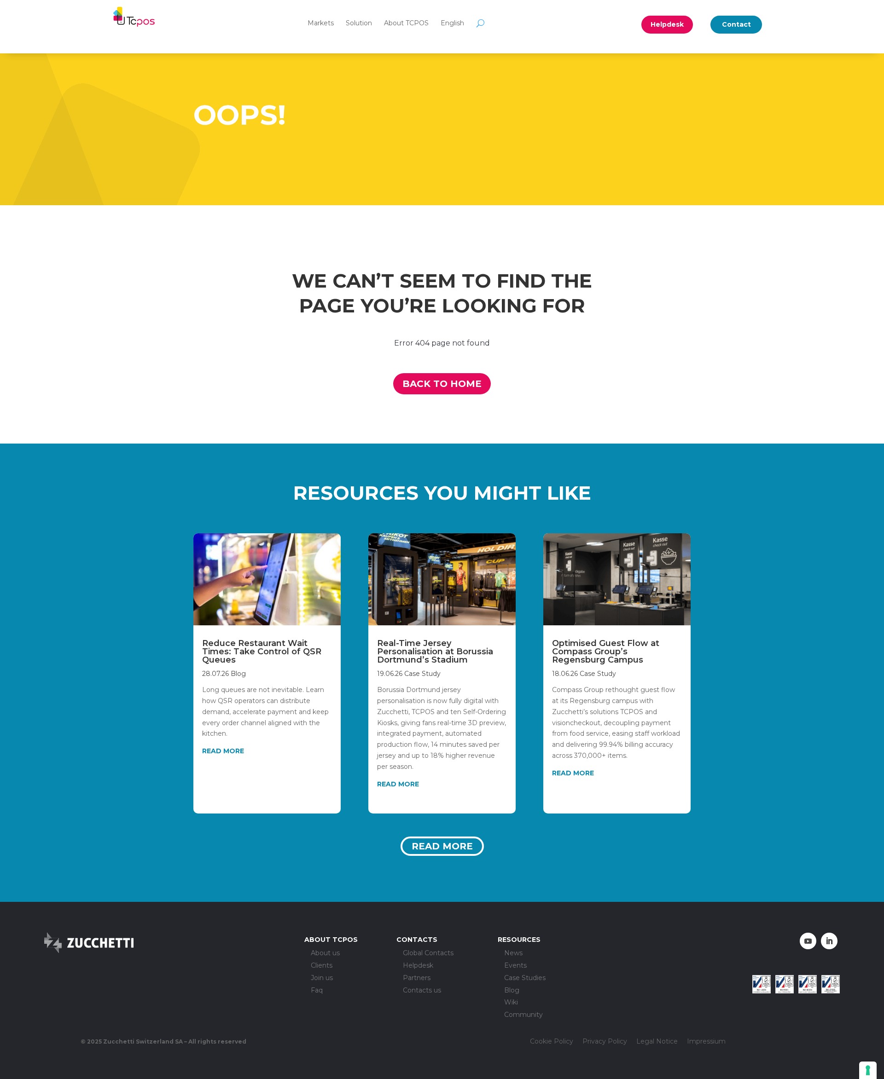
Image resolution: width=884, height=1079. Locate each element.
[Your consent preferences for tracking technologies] (868, 1070)
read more (223, 751)
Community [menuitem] (523, 1015)
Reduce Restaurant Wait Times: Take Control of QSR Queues (261, 651)
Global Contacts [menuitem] (428, 953)
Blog (238, 673)
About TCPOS (406, 23)
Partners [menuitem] (416, 978)
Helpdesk (667, 24)
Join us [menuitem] (322, 978)
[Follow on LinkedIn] (829, 941)
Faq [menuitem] (317, 990)
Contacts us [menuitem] (422, 990)
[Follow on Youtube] (808, 941)
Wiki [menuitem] (511, 1002)
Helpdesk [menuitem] (418, 965)
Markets (321, 23)
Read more (442, 846)
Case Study (422, 673)
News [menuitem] (513, 953)
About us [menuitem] (325, 953)
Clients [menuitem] (321, 965)
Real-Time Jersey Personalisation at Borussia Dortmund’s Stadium (435, 651)
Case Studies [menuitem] (525, 978)
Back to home (442, 383)
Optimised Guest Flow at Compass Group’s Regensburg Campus (605, 651)
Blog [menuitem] (511, 990)
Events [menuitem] (515, 965)
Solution (359, 23)
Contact (736, 24)
